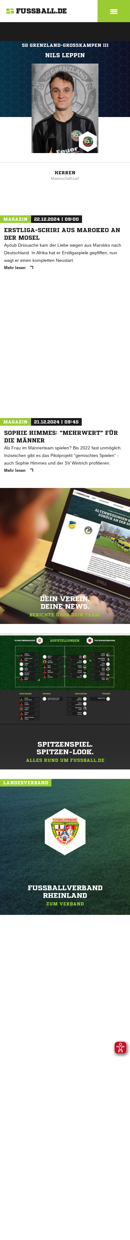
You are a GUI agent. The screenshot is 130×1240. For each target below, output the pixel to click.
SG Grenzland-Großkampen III (65, 45)
